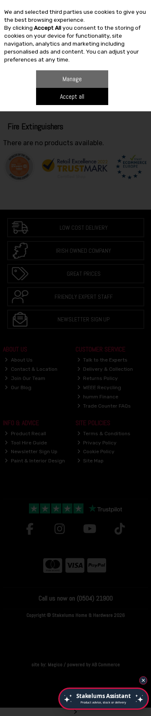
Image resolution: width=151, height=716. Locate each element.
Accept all (72, 96)
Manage (72, 78)
